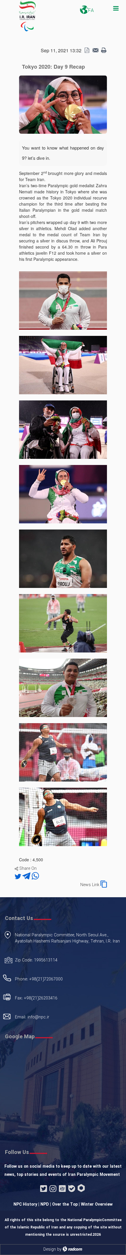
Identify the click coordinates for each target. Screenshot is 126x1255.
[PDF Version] (86, 50)
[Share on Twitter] (18, 877)
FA (91, 10)
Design (49, 1249)
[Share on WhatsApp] (35, 877)
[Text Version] (103, 50)
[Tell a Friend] (95, 50)
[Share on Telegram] (27, 877)
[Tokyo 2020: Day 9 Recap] (63, 104)
